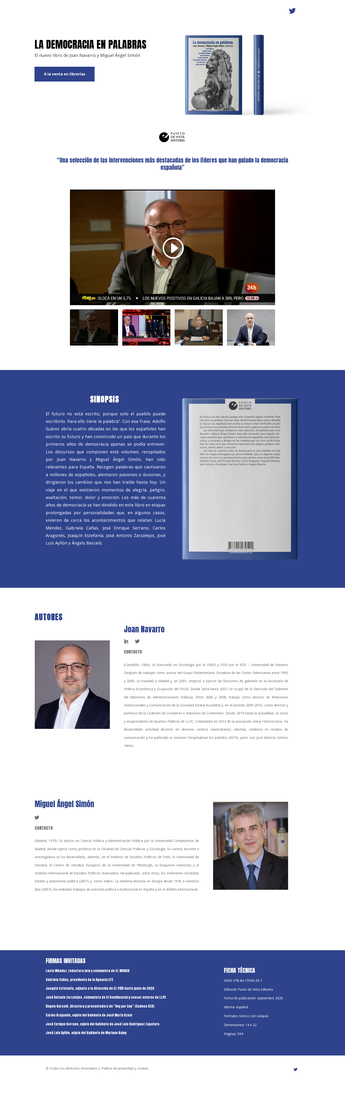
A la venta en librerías (64, 74)
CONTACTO (44, 828)
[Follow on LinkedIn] (126, 641)
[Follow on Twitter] (292, 11)
